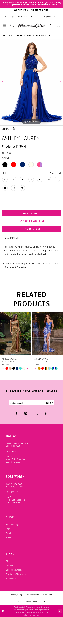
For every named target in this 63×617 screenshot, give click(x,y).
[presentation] (18, 333)
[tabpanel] (31, 82)
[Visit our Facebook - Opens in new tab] (16, 413)
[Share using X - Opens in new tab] (14, 128)
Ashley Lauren (23, 35)
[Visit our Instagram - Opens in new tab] (25, 413)
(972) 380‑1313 (12, 451)
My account (11, 578)
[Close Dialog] (3, 611)
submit (49, 402)
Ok (60, 611)
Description (12, 238)
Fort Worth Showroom (16, 574)
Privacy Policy (16, 594)
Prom (8, 528)
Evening (9, 533)
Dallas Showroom (14, 569)
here (38, 615)
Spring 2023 (43, 35)
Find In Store (31, 229)
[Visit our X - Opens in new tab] (36, 413)
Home (6, 35)
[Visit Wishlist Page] (51, 25)
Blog (8, 561)
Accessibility (47, 594)
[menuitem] (31, 10)
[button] (4, 25)
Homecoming (12, 524)
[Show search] (12, 25)
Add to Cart (31, 213)
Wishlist (9, 537)
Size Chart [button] (55, 173)
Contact (9, 565)
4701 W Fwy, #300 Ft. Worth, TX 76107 (15, 485)
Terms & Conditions (32, 594)
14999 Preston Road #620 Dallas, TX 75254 (17, 444)
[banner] (31, 26)
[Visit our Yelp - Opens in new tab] (46, 413)
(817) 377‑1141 (12, 491)
